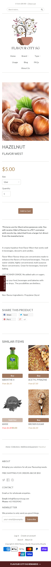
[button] (25, 564)
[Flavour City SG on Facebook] (8, 480)
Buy (12, 376)
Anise (5, 424)
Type (37, 56)
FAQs (36, 62)
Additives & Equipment (29, 447)
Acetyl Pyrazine (37, 379)
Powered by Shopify (38, 544)
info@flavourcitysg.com (18, 498)
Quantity (6, 188)
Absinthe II (8, 379)
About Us (25, 68)
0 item (20, 4)
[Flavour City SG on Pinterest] (12, 480)
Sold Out (12, 420)
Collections (15, 447)
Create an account (28, 536)
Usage (15, 62)
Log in (16, 536)
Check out (32, 4)
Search (20, 540)
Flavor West (12, 154)
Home (13, 56)
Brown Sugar (36, 424)
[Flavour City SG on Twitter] (3, 480)
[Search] (42, 9)
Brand (24, 56)
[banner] (25, 33)
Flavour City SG (24, 544)
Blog (26, 62)
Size (4, 177)
